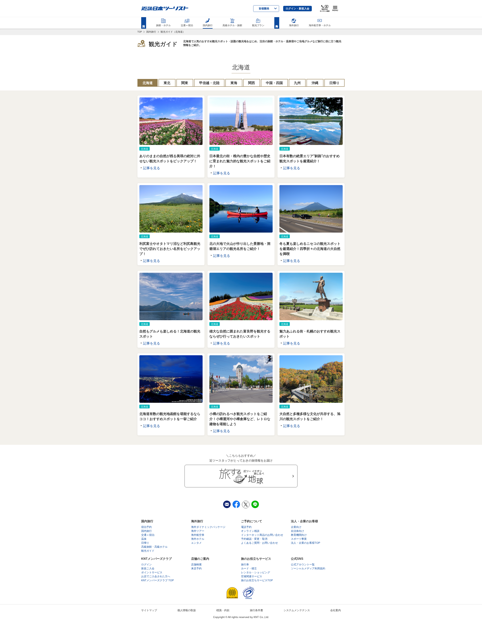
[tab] (147, 82)
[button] (297, 8)
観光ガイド (163, 44)
